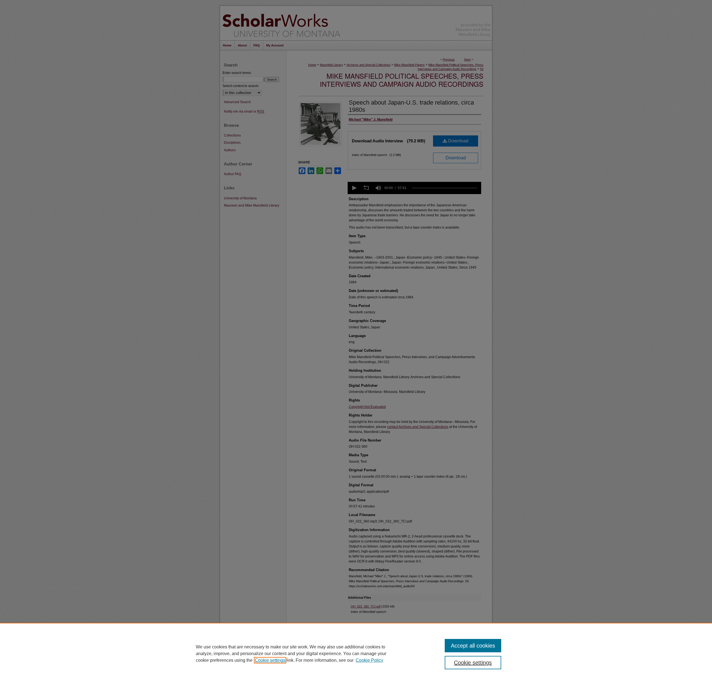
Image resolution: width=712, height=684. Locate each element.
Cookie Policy (369, 660)
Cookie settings (270, 660)
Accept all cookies (473, 646)
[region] (356, 653)
